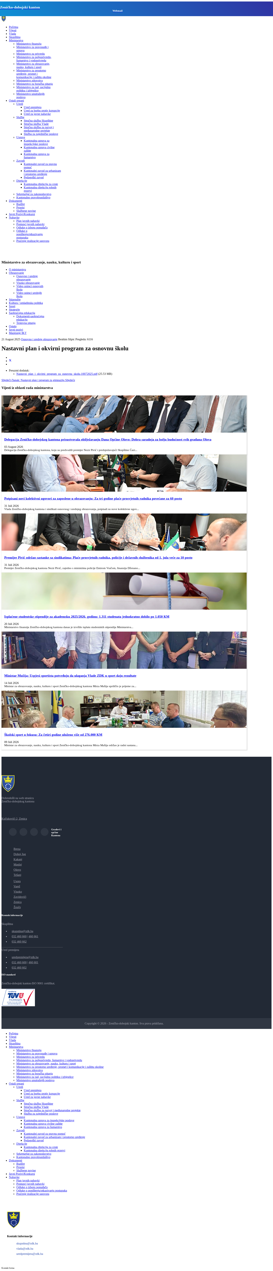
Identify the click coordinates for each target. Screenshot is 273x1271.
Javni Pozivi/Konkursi (22, 214)
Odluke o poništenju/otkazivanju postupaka (29, 234)
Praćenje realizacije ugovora (32, 240)
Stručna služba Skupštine (38, 120)
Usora (17, 881)
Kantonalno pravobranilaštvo (33, 197)
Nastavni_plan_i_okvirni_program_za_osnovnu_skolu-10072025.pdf (57, 373)
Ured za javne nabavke (37, 113)
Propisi (20, 207)
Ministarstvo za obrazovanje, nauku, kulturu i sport (33, 65)
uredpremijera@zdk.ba (25, 957)
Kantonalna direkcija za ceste (41, 184)
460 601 (33, 962)
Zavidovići (20, 896)
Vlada (12, 33)
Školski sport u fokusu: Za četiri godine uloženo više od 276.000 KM (53, 734)
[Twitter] (10, 360)
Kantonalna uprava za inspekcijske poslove (36, 142)
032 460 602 (19, 967)
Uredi (19, 103)
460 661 (33, 936)
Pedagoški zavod (34, 177)
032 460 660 (19, 936)
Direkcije (21, 180)
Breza (17, 848)
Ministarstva (16, 40)
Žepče (17, 907)
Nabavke (14, 217)
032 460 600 (19, 962)
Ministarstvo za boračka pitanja (34, 83)
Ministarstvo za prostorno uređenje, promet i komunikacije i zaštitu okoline (33, 74)
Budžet (20, 204)
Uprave (20, 137)
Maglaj (18, 864)
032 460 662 (19, 941)
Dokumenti (15, 200)
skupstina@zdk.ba (22, 931)
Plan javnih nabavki (28, 220)
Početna (13, 27)
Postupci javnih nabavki (30, 224)
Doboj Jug (20, 854)
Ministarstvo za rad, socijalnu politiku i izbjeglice (33, 89)
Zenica (18, 902)
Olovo (17, 869)
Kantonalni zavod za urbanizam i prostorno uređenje (42, 172)
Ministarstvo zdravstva (29, 80)
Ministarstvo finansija (28, 43)
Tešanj (17, 874)
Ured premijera (32, 107)
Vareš (17, 886)
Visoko (18, 891)
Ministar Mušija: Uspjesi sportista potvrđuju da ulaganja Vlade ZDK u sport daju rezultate (70, 675)
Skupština (14, 37)
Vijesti (12, 30)
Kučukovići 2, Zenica (14, 818)
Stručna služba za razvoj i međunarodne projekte (39, 129)
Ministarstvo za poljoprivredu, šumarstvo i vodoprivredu (33, 59)
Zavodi (20, 160)
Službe (20, 117)
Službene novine (26, 210)
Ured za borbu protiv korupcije (42, 110)
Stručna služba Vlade (36, 124)
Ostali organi (16, 100)
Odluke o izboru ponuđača (32, 227)
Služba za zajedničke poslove (41, 134)
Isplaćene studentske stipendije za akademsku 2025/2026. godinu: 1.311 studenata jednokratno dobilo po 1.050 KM (86, 616)
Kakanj (18, 859)
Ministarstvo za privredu (30, 53)
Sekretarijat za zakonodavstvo (33, 194)
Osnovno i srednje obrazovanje (39, 339)
